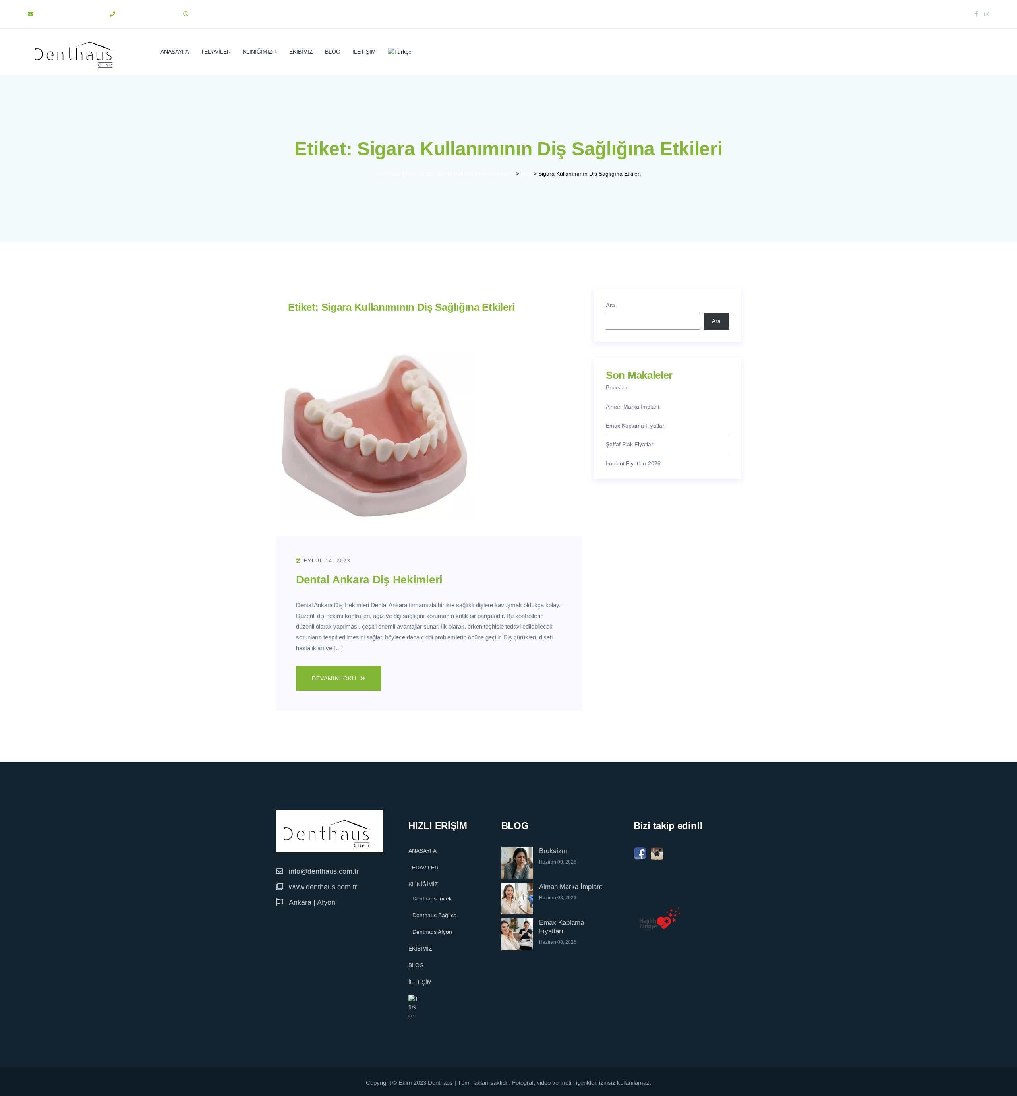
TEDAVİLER (216, 51)
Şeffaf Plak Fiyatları (630, 444)
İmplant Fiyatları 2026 (633, 463)
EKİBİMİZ (301, 51)
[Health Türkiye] (659, 919)
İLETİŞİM (364, 51)
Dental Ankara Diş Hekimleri (369, 579)
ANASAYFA (174, 51)
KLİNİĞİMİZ (258, 51)
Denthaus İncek (432, 898)
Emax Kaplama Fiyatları (636, 425)
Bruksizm (617, 387)
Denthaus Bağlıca (434, 915)
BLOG (332, 51)
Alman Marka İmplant (632, 406)
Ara (610, 305)
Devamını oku (335, 678)
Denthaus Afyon (432, 932)
